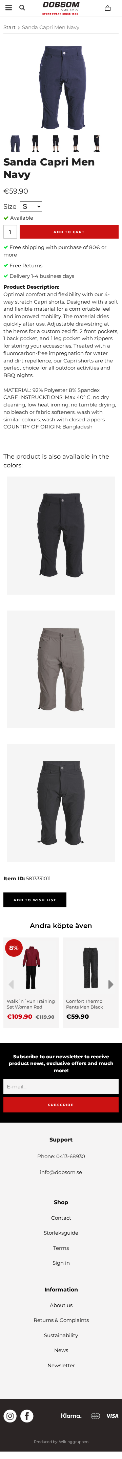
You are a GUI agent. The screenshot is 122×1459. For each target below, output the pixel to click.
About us (61, 1305)
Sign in (61, 1263)
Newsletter (61, 1365)
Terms (61, 1248)
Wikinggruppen (73, 1441)
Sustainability (61, 1335)
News (61, 1350)
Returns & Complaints (61, 1320)
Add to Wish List (35, 900)
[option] (31, 982)
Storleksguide (61, 1233)
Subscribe (61, 1105)
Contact (61, 1218)
